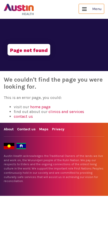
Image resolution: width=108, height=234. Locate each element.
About (9, 129)
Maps (43, 129)
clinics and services (66, 111)
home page (40, 106)
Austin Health (19, 9)
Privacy (58, 129)
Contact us (26, 129)
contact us (23, 116)
